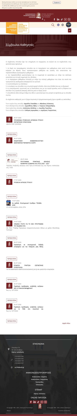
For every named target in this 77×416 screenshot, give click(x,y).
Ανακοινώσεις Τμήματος (39, 377)
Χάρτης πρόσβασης (18, 352)
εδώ (21, 8)
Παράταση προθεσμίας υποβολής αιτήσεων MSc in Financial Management (28, 287)
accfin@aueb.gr (19, 367)
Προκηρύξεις (39, 382)
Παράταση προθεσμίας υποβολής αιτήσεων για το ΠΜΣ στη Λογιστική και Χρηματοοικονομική (28, 309)
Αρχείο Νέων (66, 323)
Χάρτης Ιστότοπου (39, 394)
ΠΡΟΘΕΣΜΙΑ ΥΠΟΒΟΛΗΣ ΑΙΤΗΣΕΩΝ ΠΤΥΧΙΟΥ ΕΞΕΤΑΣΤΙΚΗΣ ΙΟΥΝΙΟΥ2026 (28, 121)
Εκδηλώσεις (39, 385)
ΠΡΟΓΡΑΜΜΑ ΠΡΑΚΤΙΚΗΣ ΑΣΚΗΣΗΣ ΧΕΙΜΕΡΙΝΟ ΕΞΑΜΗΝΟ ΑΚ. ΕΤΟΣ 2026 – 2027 (35, 162)
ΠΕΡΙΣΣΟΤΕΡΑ (11, 134)
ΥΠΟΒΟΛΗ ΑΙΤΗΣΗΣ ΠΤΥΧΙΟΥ (23, 182)
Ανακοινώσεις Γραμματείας (39, 379)
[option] (38, 127)
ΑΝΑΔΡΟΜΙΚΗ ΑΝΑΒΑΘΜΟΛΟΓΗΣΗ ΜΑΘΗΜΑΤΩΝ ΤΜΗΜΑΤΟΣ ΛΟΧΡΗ (28, 142)
